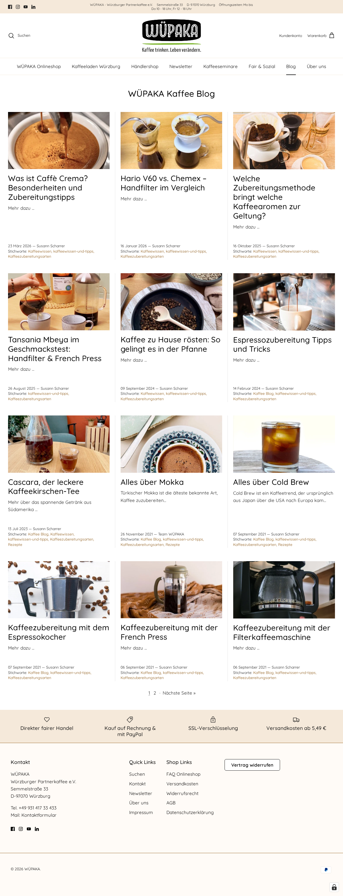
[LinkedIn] (33, 7)
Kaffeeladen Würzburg (96, 66)
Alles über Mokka (152, 482)
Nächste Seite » (179, 693)
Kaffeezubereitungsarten (29, 256)
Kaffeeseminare (220, 66)
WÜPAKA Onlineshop (39, 66)
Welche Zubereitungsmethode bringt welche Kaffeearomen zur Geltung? (274, 197)
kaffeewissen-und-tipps (73, 251)
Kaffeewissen (39, 251)
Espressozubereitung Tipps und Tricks (282, 344)
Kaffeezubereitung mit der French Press (169, 632)
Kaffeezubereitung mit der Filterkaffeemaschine (281, 632)
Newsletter (180, 66)
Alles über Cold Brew (271, 482)
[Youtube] (26, 7)
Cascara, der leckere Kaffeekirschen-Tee (46, 486)
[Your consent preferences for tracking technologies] (334, 887)
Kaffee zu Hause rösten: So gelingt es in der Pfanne (171, 344)
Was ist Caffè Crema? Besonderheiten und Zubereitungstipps (48, 187)
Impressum (141, 812)
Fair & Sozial (262, 66)
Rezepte (15, 544)
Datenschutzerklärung (190, 812)
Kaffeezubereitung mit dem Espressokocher (58, 632)
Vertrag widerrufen (252, 765)
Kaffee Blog (263, 393)
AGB (171, 802)
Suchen (137, 774)
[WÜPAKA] (171, 36)
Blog (291, 66)
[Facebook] (10, 7)
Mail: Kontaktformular (34, 815)
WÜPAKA (32, 869)
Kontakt (137, 783)
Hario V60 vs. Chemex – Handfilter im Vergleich (164, 182)
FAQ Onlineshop (183, 774)
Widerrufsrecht (182, 793)
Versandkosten (182, 783)
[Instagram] (18, 7)
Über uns (316, 66)
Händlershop (144, 66)
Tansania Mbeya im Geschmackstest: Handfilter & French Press (55, 349)
